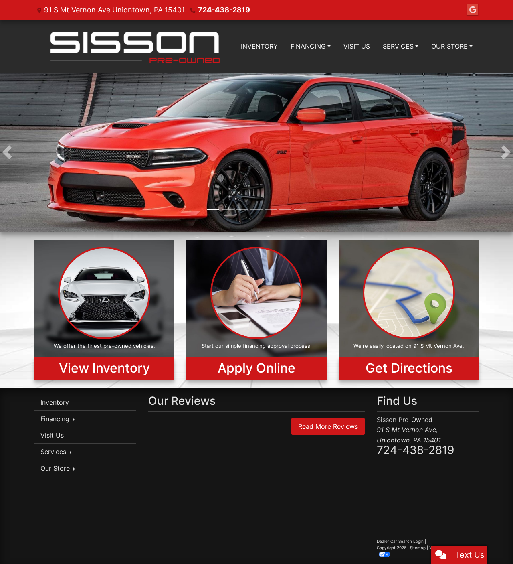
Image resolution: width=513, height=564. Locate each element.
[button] (7, 153)
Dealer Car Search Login (400, 542)
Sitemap (418, 548)
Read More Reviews (328, 427)
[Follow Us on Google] (472, 10)
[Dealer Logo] (134, 46)
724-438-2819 (224, 10)
